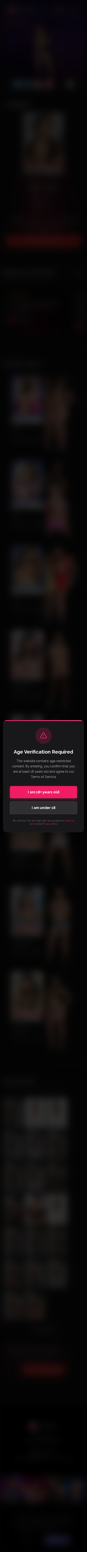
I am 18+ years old (43, 792)
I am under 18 (43, 808)
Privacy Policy (50, 823)
